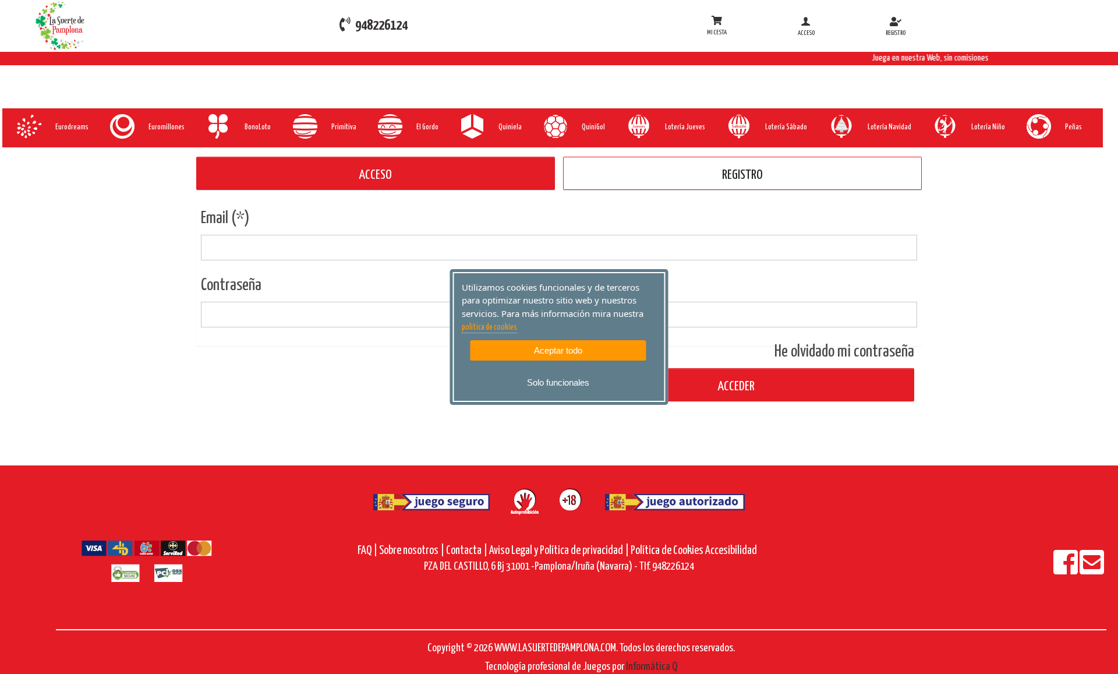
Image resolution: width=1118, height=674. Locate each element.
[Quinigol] (554, 126)
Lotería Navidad (889, 127)
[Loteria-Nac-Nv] (840, 126)
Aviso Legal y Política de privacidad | (560, 550)
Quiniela (510, 127)
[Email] (1092, 570)
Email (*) (225, 218)
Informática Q (651, 666)
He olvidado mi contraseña (844, 352)
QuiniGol (593, 127)
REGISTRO (742, 175)
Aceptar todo (558, 350)
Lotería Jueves (685, 127)
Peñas (1073, 127)
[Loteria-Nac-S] (738, 126)
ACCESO (375, 175)
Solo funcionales (558, 382)
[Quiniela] (471, 126)
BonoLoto (258, 127)
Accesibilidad (731, 550)
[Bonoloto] (217, 126)
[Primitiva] (304, 126)
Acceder (735, 386)
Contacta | (466, 550)
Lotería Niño (988, 127)
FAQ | (368, 550)
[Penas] (1038, 126)
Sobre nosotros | (411, 550)
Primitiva (343, 127)
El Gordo (427, 127)
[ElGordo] (389, 126)
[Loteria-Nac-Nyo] (944, 126)
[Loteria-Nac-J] (638, 126)
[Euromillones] (121, 126)
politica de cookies (489, 327)
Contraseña (231, 285)
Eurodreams (72, 127)
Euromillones (166, 127)
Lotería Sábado (786, 127)
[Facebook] (1066, 570)
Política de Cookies (667, 550)
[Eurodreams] (28, 126)
